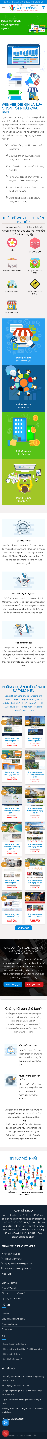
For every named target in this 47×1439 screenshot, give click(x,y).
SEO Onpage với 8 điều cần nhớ (16, 1385)
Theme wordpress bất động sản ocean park (35, 774)
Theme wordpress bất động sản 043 (35, 739)
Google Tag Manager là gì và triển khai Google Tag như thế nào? (22, 1392)
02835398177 (25, 1263)
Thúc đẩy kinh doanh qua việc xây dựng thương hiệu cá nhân (23, 1378)
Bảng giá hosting (10, 1324)
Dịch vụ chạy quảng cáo (14, 1293)
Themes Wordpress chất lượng (14, 1344)
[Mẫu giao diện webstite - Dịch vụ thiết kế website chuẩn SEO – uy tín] (23, 8)
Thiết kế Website (9, 1288)
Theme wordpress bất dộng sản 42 (12, 739)
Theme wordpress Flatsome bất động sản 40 (12, 846)
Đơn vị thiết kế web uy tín (13, 1359)
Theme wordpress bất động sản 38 (35, 845)
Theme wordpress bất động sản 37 (35, 881)
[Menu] (3, 8)
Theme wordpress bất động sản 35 (12, 915)
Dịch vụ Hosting (9, 1282)
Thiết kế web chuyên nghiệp (14, 1349)
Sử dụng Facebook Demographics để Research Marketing (22, 1410)
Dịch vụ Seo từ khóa (11, 1298)
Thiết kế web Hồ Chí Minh (13, 1354)
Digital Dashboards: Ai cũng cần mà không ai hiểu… (21, 1401)
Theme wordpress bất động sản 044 (12, 773)
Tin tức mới (7, 1329)
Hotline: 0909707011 (14, 1258)
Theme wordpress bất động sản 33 (35, 915)
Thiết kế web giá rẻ (34, 1349)
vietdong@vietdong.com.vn (18, 1268)
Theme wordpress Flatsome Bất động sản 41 (12, 810)
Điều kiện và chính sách (13, 1318)
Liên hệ (5, 1313)
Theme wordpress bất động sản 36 (12, 881)
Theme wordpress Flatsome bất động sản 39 (35, 810)
